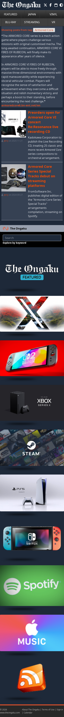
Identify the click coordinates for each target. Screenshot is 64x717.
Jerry (6, 140)
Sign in (60, 709)
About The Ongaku (31, 709)
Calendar (28, 712)
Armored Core (44, 30)
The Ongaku (18, 228)
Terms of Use (48, 709)
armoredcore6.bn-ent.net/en (20, 105)
